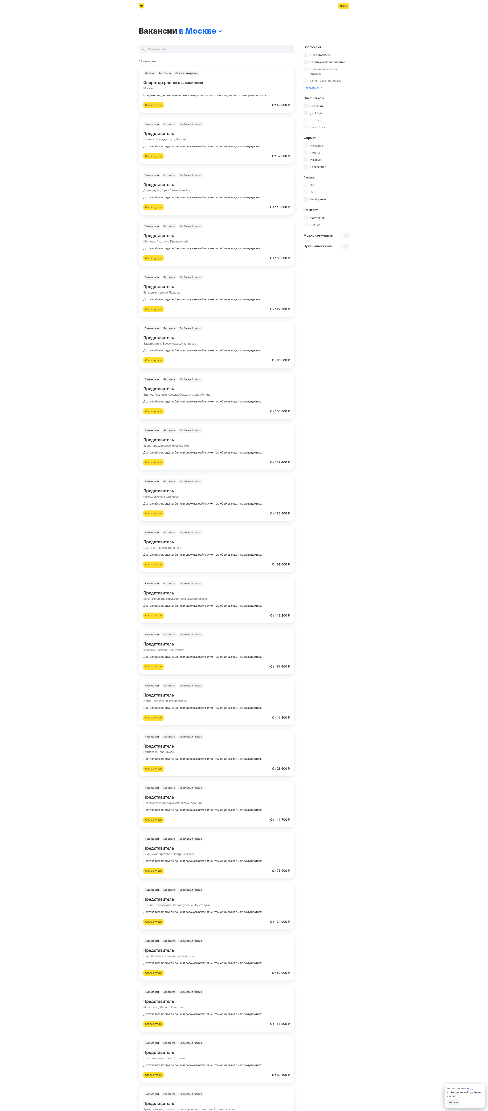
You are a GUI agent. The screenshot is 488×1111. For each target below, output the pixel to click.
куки (469, 1088)
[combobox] (216, 49)
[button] (216, 89)
